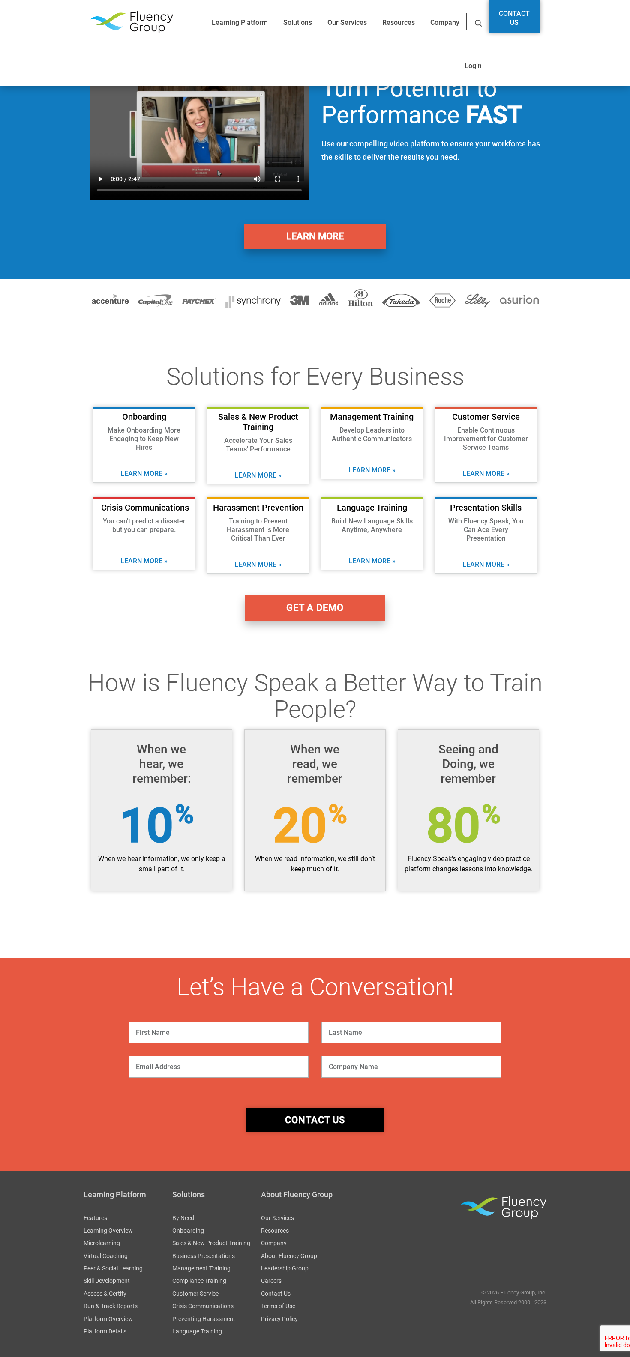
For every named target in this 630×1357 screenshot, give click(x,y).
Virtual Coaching (106, 1255)
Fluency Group (131, 22)
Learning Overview (108, 1230)
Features (95, 1217)
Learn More (315, 236)
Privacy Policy (279, 1318)
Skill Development (107, 1280)
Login (473, 66)
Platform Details (105, 1331)
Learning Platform (240, 22)
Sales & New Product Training (211, 1243)
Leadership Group (285, 1268)
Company (444, 22)
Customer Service (195, 1293)
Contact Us (514, 18)
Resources (398, 22)
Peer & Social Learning (113, 1268)
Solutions (297, 22)
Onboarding (188, 1230)
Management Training (201, 1268)
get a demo (315, 607)
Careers (271, 1280)
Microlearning (102, 1243)
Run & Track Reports (111, 1306)
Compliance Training (199, 1280)
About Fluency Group (289, 1255)
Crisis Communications (203, 1306)
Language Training (197, 1331)
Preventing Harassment (203, 1318)
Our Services (347, 22)
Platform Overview (108, 1318)
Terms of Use (278, 1306)
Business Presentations (203, 1255)
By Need (183, 1217)
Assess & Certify (105, 1293)
